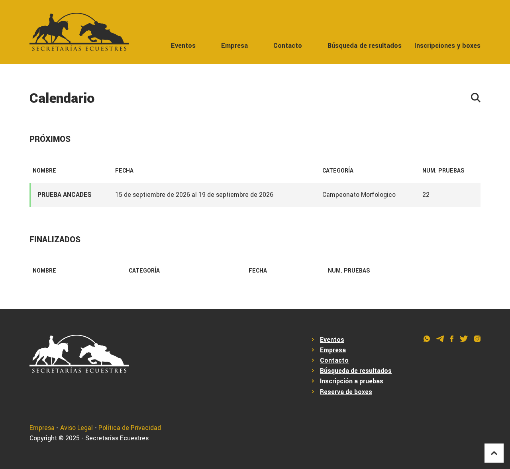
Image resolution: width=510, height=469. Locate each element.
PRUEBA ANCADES (64, 194)
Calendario (62, 98)
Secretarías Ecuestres (117, 438)
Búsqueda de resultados (365, 45)
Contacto (287, 45)
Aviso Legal (76, 428)
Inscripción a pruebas (351, 381)
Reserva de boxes (346, 392)
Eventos (183, 45)
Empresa (234, 45)
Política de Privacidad (129, 428)
